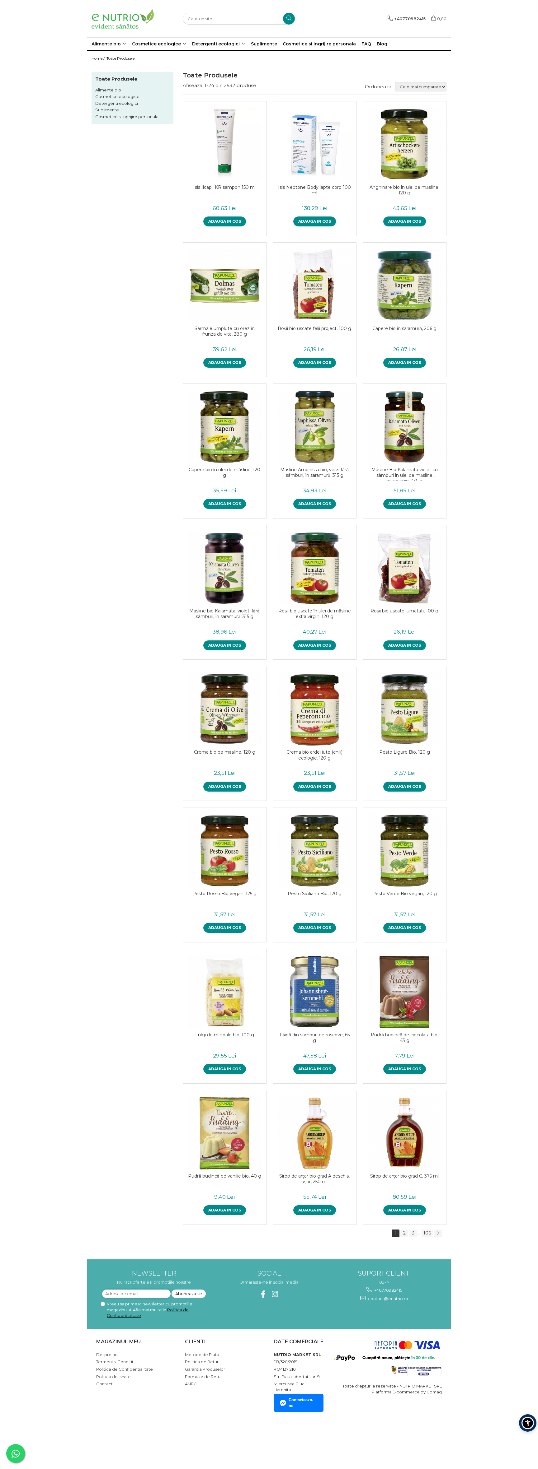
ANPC (191, 1383)
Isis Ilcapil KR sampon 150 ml (224, 187)
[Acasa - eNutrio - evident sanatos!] (123, 18)
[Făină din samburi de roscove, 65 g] (315, 992)
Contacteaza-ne (301, 1402)
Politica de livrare (113, 1376)
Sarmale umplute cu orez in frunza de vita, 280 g (225, 331)
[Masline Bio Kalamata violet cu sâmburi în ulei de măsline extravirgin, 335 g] (404, 427)
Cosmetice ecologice (117, 96)
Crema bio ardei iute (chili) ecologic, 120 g (314, 754)
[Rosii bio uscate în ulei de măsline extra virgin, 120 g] (315, 568)
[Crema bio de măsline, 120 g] (225, 709)
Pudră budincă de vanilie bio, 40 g (224, 1176)
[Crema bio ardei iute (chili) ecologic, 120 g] (315, 709)
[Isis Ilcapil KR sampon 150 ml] (225, 144)
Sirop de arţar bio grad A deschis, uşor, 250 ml (314, 1178)
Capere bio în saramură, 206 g (404, 328)
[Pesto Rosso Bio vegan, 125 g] (225, 850)
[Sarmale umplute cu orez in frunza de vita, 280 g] (225, 286)
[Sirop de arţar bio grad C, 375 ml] (404, 1133)
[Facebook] (263, 1294)
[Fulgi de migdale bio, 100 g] (225, 992)
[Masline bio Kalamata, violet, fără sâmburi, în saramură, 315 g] (225, 568)
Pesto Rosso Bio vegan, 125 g (224, 893)
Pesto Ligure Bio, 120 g (404, 752)
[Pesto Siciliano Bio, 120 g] (315, 850)
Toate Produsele (120, 58)
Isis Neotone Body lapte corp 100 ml (314, 190)
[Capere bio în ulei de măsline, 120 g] (225, 427)
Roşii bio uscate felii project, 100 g (314, 328)
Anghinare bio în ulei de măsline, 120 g (404, 190)
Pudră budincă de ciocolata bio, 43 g (404, 1037)
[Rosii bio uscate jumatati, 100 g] (404, 568)
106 (427, 1233)
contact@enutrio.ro (387, 1298)
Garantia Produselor (205, 1369)
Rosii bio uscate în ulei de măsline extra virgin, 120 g (314, 613)
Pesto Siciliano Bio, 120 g (315, 893)
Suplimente (107, 109)
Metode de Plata (202, 1354)
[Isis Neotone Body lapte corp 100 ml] (315, 144)
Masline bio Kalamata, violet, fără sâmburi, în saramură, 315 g (224, 613)
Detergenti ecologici (116, 103)
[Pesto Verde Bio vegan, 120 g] (404, 850)
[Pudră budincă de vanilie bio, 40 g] (225, 1133)
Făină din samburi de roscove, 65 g (315, 1037)
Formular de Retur (203, 1376)
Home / (99, 58)
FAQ (366, 44)
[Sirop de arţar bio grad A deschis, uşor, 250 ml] (315, 1133)
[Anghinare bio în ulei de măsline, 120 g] (404, 144)
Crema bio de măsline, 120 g (224, 752)
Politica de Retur (202, 1361)
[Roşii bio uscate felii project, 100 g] (315, 286)
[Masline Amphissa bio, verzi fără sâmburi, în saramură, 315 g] (315, 427)
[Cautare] (289, 19)
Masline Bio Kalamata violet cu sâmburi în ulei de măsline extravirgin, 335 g (404, 474)
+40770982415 (387, 1290)
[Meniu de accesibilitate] (527, 1423)
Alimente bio (108, 89)
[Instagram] (275, 1294)
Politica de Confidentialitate (124, 1369)
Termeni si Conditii (114, 1361)
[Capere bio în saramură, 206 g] (404, 286)
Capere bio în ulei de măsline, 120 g (224, 472)
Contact (104, 1383)
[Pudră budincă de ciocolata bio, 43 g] (404, 992)
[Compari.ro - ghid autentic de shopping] (118, 1439)
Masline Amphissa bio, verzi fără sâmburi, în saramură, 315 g (314, 472)
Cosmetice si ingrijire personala (126, 116)
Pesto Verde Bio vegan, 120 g (404, 893)
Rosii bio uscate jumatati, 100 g (404, 611)
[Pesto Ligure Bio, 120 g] (404, 709)
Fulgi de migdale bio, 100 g (224, 1035)
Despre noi (107, 1354)
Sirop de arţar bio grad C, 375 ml (404, 1176)
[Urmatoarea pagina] (438, 1233)
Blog (382, 44)
